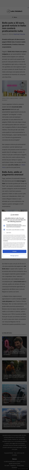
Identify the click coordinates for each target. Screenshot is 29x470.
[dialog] (14, 235)
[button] (14, 233)
